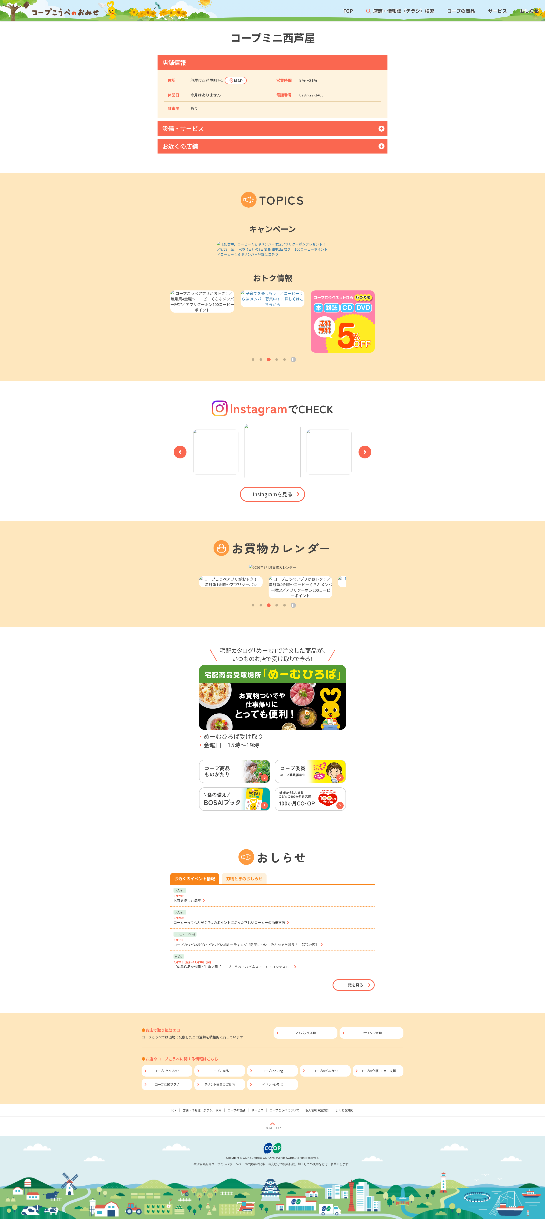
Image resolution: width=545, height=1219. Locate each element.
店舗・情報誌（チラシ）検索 (202, 1110)
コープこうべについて (284, 1110)
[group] (272, 249)
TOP (173, 1110)
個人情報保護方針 (317, 1110)
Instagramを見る (273, 494)
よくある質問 (344, 1110)
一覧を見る (353, 985)
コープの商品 (236, 1110)
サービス (257, 1110)
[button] (253, 359)
